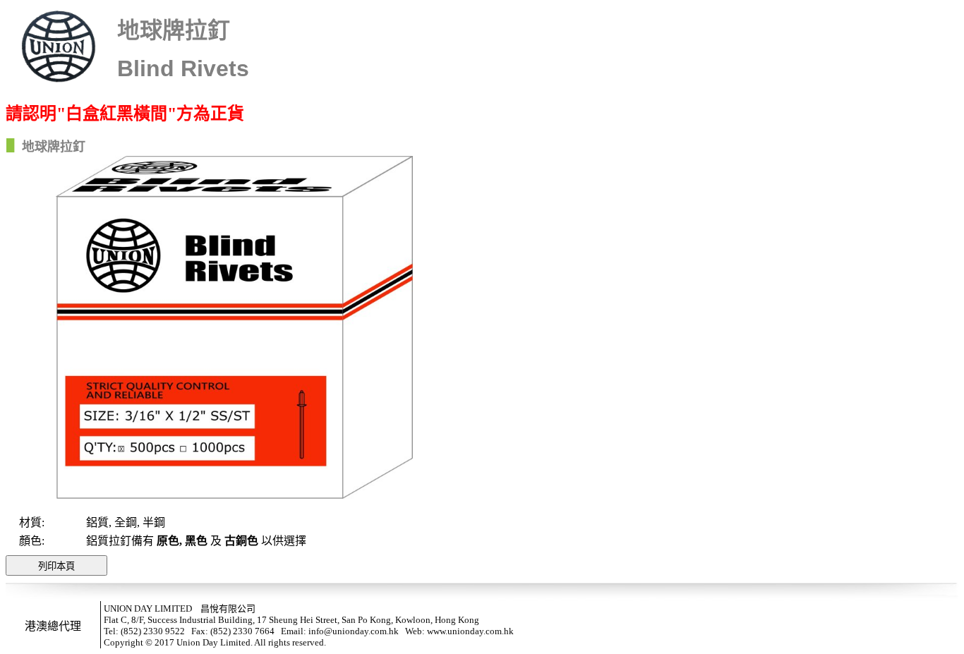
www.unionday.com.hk (470, 631)
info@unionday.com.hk (353, 631)
